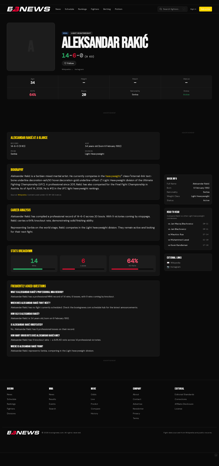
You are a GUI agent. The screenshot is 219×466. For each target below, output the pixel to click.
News (58, 9)
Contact (137, 399)
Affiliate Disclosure (184, 404)
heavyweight (112, 176)
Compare (95, 408)
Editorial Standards (184, 394)
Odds (93, 394)
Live (93, 399)
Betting (107, 9)
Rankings (82, 9)
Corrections (181, 399)
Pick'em (118, 9)
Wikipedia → (67, 69)
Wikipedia (22, 195)
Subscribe (205, 9)
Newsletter (138, 408)
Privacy (136, 413)
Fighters (95, 9)
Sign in (193, 9)
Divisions (11, 413)
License (178, 408)
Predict (94, 404)
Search (52, 408)
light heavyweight (94, 153)
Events (52, 404)
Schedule (69, 9)
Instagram (79, 69)
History (94, 413)
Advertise (137, 404)
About (136, 394)
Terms (136, 418)
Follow (70, 63)
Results (52, 399)
